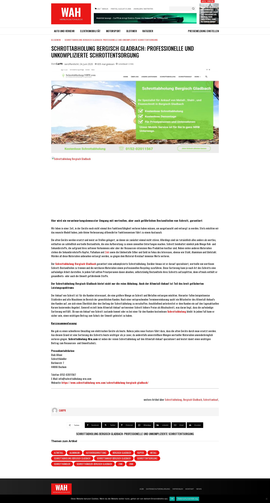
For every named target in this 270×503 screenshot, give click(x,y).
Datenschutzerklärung (188, 499)
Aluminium (75, 452)
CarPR (59, 63)
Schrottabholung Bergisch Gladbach (72, 458)
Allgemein (56, 39)
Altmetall (58, 452)
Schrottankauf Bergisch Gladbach (114, 458)
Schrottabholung (173, 399)
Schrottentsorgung (147, 458)
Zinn (131, 464)
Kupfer (140, 452)
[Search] (193, 8)
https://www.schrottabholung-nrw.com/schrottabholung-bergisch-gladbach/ (105, 382)
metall (153, 452)
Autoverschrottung (96, 452)
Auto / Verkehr (208, 1)
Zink (107, 252)
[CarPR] (55, 410)
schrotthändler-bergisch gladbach (94, 464)
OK (172, 499)
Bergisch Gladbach (192, 399)
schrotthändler (62, 464)
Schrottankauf (210, 399)
